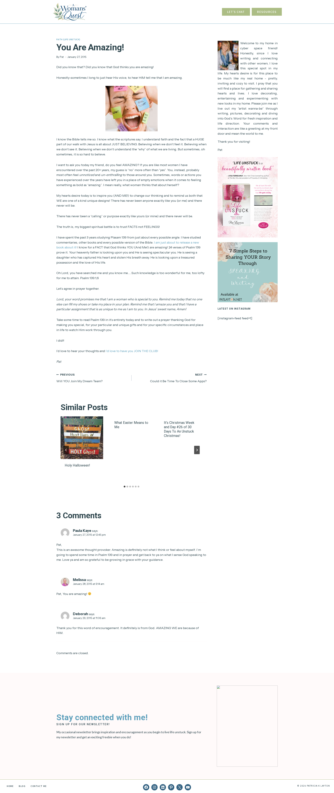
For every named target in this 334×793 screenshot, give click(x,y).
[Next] (197, 450)
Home (10, 785)
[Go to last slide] (66, 450)
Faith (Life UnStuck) (68, 39)
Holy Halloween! (77, 465)
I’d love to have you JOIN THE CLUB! (132, 351)
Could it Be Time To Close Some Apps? (178, 378)
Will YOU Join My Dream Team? (79, 378)
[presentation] (82, 437)
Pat (62, 57)
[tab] (124, 486)
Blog (22, 785)
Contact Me (39, 785)
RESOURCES (267, 12)
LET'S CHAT (236, 12)
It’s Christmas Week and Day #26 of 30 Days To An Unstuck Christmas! (179, 429)
